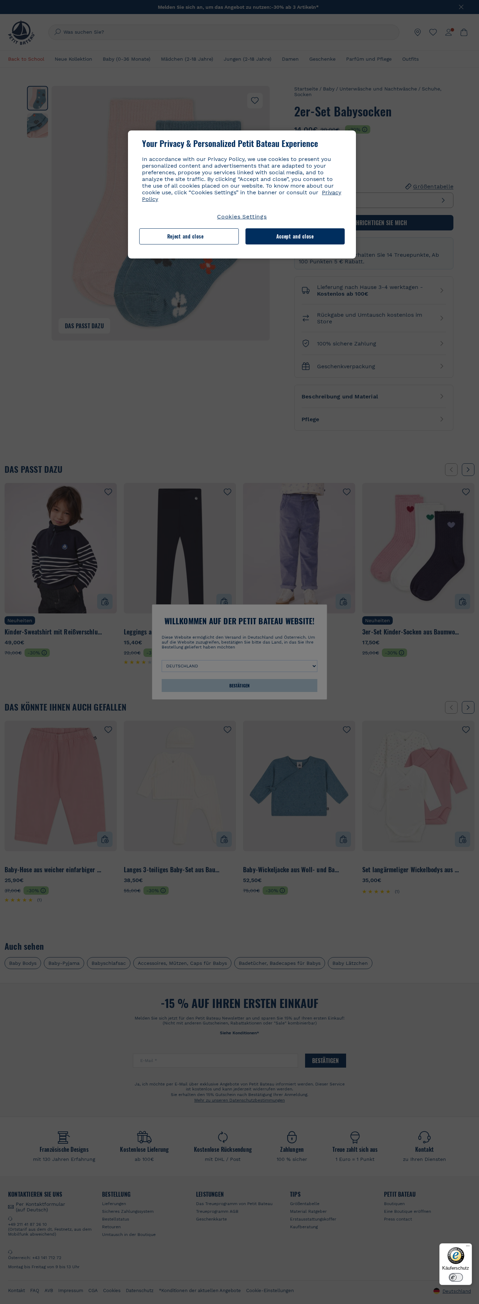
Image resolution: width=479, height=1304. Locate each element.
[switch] (456, 1277)
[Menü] (468, 1247)
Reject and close (185, 236)
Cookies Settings (242, 216)
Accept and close (295, 236)
